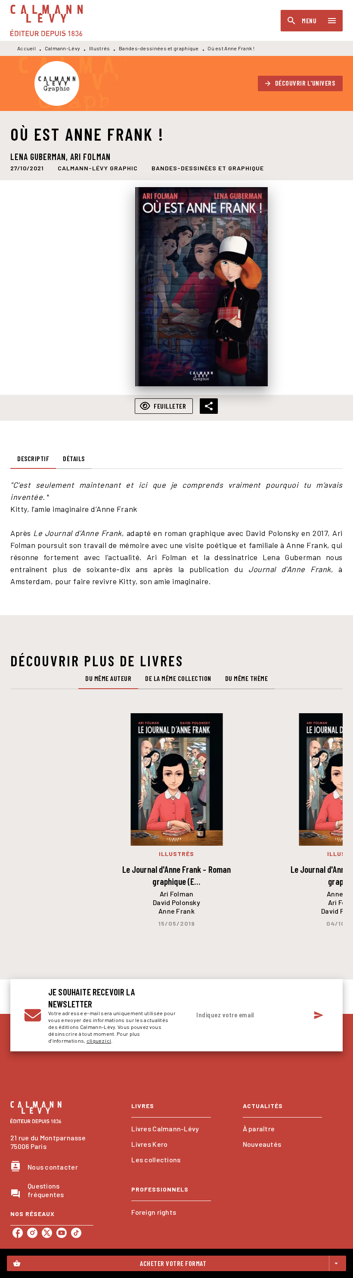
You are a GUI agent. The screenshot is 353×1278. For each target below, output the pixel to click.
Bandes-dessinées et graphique (159, 48)
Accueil (26, 48)
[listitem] (17, 1233)
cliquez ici (99, 1041)
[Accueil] (46, 20)
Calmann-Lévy (63, 48)
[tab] (33, 458)
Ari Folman (90, 156)
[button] (300, 83)
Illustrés (99, 48)
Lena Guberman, (40, 156)
